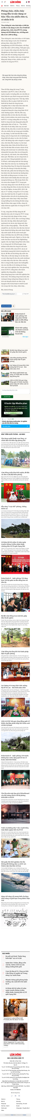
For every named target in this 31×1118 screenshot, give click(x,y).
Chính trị (12, 5)
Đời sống (18, 1101)
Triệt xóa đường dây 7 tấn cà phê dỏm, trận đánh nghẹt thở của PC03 (15, 829)
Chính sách (4, 1108)
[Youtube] (15, 1095)
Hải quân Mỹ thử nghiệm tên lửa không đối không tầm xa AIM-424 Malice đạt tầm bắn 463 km (13, 864)
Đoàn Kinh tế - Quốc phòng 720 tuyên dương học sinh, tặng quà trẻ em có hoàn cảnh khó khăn (15, 758)
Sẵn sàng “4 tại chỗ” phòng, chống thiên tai (13, 507)
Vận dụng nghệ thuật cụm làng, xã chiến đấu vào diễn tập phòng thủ (19, 374)
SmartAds (6, 336)
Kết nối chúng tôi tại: (15, 1092)
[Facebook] (19, 1095)
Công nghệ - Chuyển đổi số (22, 1108)
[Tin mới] (5, 2)
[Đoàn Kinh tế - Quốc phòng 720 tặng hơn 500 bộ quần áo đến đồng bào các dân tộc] (7, 317)
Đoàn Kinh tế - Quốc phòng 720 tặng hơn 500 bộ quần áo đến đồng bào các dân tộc (21, 318)
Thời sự (18, 5)
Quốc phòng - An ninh (21, 1103)
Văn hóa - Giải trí (5, 1106)
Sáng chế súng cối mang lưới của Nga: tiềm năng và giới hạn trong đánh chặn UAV (15, 898)
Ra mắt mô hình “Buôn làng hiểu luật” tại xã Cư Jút (16, 957)
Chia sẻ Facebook (7, 306)
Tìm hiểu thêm (6, 426)
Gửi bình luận (7, 396)
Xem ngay (25, 336)
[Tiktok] (11, 1095)
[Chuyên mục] (2, 2)
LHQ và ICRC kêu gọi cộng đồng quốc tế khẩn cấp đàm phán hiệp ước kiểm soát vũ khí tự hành (19, 382)
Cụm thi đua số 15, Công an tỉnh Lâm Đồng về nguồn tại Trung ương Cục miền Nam (17, 973)
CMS (13, 1115)
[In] (13, 306)
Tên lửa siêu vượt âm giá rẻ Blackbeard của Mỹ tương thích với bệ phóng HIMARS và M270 (15, 795)
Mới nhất (6, 5)
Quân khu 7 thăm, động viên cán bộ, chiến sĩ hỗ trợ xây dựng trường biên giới (16, 965)
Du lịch (18, 1106)
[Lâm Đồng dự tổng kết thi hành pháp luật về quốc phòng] (5, 359)
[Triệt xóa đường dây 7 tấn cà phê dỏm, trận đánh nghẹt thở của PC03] (15, 848)
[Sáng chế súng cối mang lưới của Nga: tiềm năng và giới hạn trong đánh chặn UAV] (15, 917)
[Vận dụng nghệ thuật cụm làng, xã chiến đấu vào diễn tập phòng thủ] (5, 374)
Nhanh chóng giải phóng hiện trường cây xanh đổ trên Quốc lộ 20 (17, 982)
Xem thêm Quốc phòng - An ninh (13, 434)
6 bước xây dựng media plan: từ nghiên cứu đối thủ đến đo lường (14, 422)
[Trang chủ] (2, 6)
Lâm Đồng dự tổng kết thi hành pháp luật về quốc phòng (18, 359)
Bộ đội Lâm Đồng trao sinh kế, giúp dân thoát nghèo (19, 351)
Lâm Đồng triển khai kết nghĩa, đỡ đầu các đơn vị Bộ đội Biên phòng (15, 473)
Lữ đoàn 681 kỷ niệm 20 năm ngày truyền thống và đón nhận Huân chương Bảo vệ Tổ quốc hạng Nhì (13, 544)
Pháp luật (3, 1103)
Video (2, 1110)
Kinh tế (23, 5)
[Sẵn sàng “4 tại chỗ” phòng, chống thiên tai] (15, 528)
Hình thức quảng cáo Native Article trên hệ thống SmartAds (21, 331)
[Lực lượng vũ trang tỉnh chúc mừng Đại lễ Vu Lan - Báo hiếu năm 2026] (5, 367)
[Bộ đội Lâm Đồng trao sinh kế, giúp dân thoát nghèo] (5, 352)
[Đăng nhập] (26, 2)
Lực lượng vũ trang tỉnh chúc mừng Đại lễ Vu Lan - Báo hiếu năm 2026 (19, 367)
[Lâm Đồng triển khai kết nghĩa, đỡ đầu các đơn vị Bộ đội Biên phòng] (15, 492)
